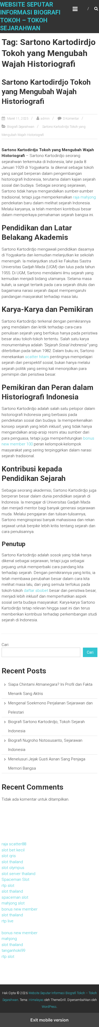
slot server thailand (18, 873)
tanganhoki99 (13, 950)
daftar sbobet (36, 590)
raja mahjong (84, 197)
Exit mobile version (49, 1020)
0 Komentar (71, 118)
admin (45, 118)
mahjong (9, 938)
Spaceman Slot (15, 879)
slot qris (9, 855)
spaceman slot (15, 897)
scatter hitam (37, 356)
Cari (5, 644)
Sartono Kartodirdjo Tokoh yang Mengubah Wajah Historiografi (46, 92)
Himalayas (36, 1000)
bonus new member (19, 909)
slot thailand (12, 862)
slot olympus (13, 867)
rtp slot (8, 885)
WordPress (49, 1007)
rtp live (7, 921)
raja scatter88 (14, 844)
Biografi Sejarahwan (20, 127)
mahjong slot (13, 903)
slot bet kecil (13, 850)
